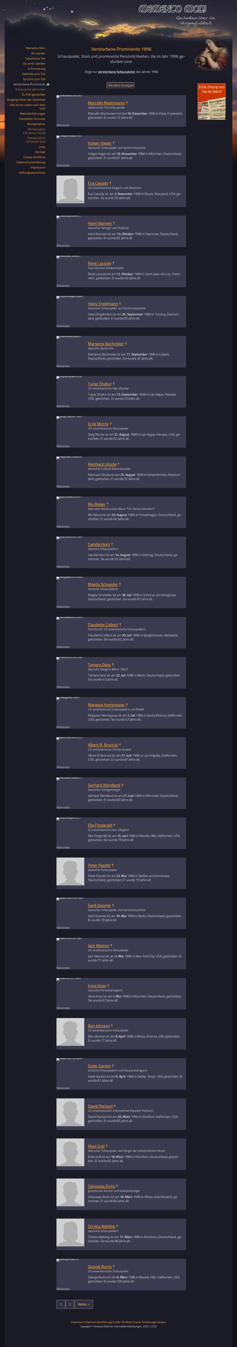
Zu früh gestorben (33, 94)
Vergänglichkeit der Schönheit (26, 100)
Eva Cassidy (98, 183)
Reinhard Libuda (102, 464)
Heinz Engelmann (103, 303)
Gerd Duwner (99, 905)
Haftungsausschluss (32, 173)
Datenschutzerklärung (30, 162)
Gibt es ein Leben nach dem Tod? (27, 107)
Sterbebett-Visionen (32, 119)
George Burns (100, 1266)
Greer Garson (99, 1066)
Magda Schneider (103, 584)
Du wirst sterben (34, 63)
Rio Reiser (97, 504)
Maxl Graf (96, 1146)
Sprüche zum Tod (34, 79)
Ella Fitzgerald (100, 825)
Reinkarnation (36, 124)
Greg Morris (98, 424)
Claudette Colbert (103, 624)
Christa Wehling (101, 1226)
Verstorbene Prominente (29, 84)
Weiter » (83, 1304)
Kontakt (40, 152)
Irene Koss (97, 985)
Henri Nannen (100, 223)
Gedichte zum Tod (33, 74)
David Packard (100, 1106)
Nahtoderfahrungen (32, 114)
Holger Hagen (99, 143)
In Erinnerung (36, 69)
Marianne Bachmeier (106, 344)
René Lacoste (99, 263)
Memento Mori (35, 48)
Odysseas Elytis (101, 1186)
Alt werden (38, 53)
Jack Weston (98, 945)
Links (42, 147)
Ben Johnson (99, 1026)
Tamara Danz (99, 664)
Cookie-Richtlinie (34, 157)
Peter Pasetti (99, 865)
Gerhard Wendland (104, 785)
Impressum (38, 167)
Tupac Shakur (100, 384)
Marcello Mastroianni (106, 103)
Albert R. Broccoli (103, 745)
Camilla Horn (99, 544)
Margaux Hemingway (106, 705)
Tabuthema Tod (35, 58)
